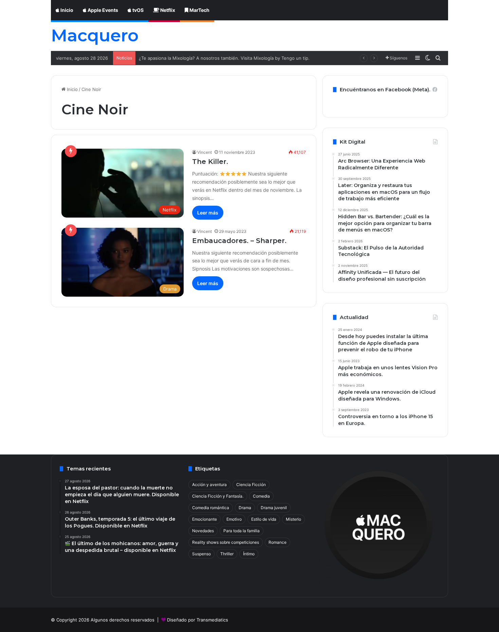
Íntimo (249, 553)
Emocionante (204, 519)
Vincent (204, 152)
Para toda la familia (241, 530)
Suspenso (201, 553)
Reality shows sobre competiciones (225, 542)
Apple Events (102, 10)
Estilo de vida (263, 519)
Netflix (167, 10)
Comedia (261, 496)
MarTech (198, 10)
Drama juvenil (274, 507)
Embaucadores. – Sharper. (239, 241)
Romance (278, 542)
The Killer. (210, 161)
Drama (245, 507)
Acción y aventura (209, 484)
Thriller (227, 553)
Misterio (293, 519)
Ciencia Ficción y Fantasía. (217, 496)
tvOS (137, 10)
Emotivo (234, 519)
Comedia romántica (210, 507)
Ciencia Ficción (251, 484)
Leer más (207, 213)
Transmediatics (212, 619)
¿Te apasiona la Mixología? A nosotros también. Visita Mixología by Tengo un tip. (224, 58)
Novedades (203, 530)
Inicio (66, 10)
